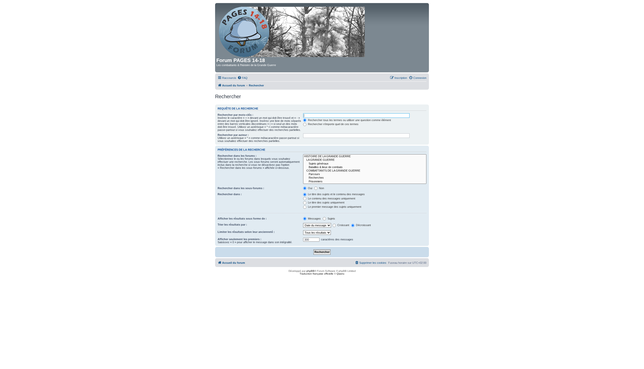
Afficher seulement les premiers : (239, 239)
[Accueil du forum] (292, 31)
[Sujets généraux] (365, 164)
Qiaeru (340, 273)
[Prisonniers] (365, 181)
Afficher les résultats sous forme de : (242, 218)
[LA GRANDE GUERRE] (365, 160)
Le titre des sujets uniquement (325, 202)
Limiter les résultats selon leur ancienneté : (246, 231)
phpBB (310, 271)
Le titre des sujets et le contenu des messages (336, 194)
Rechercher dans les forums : (237, 155)
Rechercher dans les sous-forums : (241, 188)
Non (321, 188)
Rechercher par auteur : (233, 134)
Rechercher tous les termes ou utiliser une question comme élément (349, 120)
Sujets (331, 218)
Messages (314, 218)
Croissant (343, 225)
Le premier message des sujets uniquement (334, 206)
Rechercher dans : (230, 194)
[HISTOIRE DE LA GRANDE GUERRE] (365, 156)
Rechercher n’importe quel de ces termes (332, 124)
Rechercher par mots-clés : (235, 114)
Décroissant (363, 225)
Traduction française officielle (316, 273)
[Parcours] (365, 174)
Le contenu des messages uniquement (331, 198)
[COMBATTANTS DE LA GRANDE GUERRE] (365, 171)
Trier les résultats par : (232, 224)
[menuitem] (242, 78)
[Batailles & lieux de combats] (365, 167)
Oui (309, 188)
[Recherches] (365, 178)
